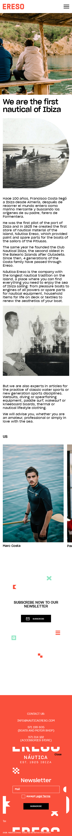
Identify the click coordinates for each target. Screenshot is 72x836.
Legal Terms (43, 796)
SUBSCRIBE (38, 619)
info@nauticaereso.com (36, 720)
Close (58, 754)
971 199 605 (36, 727)
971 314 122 (36, 737)
